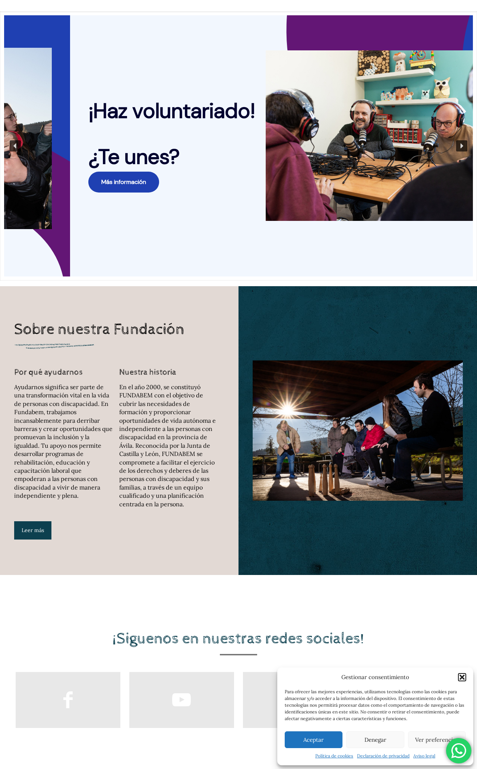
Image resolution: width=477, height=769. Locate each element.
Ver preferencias (436, 739)
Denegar (375, 739)
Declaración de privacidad (383, 756)
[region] (238, 145)
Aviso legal (424, 756)
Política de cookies (334, 756)
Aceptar (313, 739)
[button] (462, 677)
